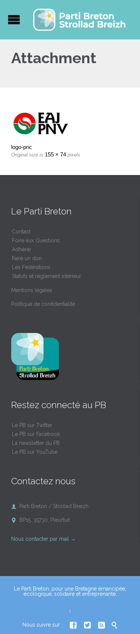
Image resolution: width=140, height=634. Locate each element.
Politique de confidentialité (43, 304)
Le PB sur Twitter (32, 425)
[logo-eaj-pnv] (70, 123)
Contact (21, 231)
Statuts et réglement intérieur (46, 276)
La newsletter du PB (36, 443)
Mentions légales (31, 290)
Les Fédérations (31, 267)
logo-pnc (21, 147)
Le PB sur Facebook (36, 434)
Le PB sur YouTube (34, 452)
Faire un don (27, 258)
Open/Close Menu (14, 19)
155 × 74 (55, 154)
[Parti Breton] (79, 19)
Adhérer (21, 249)
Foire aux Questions (36, 240)
